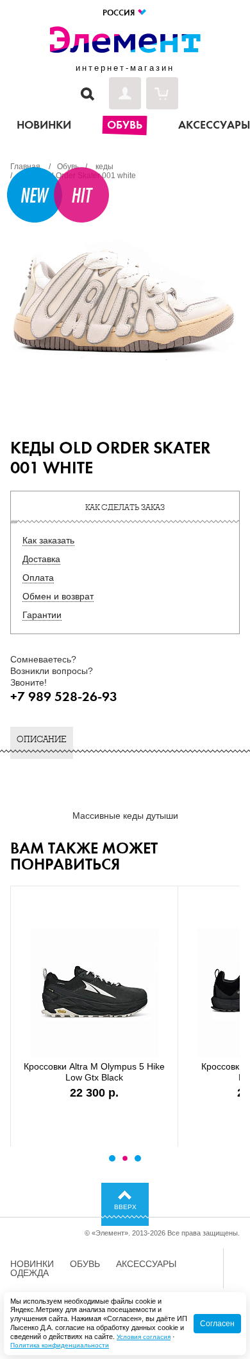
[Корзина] (162, 93)
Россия (120, 12)
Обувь (85, 1263)
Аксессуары (146, 1263)
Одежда (29, 1272)
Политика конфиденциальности (59, 1345)
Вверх (125, 1206)
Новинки (32, 1263)
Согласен (217, 1323)
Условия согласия (144, 1336)
